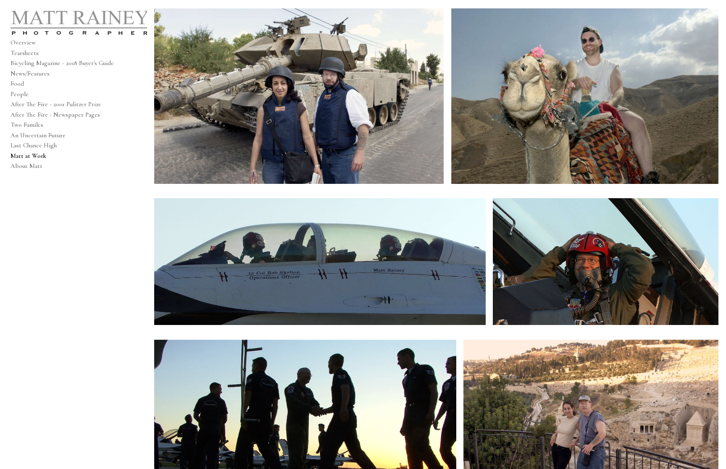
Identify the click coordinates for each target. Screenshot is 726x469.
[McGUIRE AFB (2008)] (320, 261)
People (20, 94)
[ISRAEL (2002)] (585, 96)
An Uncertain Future (38, 135)
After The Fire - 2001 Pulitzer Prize (56, 104)
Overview (23, 42)
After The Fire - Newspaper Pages (55, 114)
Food (17, 83)
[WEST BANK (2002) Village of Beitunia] (299, 96)
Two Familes (27, 124)
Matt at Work (28, 156)
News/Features (30, 73)
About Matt (26, 166)
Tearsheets (25, 53)
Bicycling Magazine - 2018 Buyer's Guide (62, 63)
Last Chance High (34, 145)
